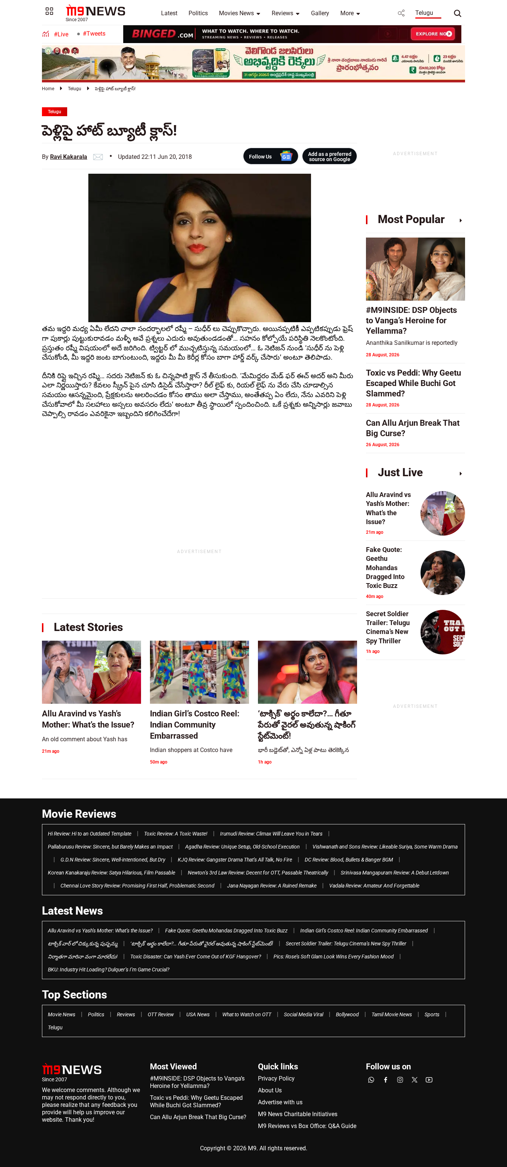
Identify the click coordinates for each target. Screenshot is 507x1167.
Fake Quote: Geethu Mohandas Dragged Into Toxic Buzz (226, 931)
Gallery (320, 13)
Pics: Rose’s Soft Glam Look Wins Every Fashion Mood (334, 957)
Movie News (61, 1014)
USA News (198, 1014)
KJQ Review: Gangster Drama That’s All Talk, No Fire (235, 860)
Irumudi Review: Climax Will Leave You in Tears (271, 834)
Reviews (282, 13)
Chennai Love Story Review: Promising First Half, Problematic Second (137, 886)
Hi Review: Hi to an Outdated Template (89, 834)
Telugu (424, 12)
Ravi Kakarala (68, 156)
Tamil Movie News (392, 1014)
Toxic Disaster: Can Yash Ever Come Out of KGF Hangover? (195, 957)
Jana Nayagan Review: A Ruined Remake (272, 886)
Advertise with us (280, 1102)
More (347, 13)
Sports (432, 1014)
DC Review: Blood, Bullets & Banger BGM (349, 860)
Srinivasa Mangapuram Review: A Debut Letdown (395, 873)
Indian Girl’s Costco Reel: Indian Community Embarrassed (364, 931)
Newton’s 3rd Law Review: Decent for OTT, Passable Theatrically (258, 873)
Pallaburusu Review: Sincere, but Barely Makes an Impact (110, 847)
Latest (169, 13)
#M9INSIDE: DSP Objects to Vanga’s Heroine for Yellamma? (197, 1082)
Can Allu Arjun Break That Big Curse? (198, 1117)
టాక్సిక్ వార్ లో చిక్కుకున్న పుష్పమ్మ (83, 944)
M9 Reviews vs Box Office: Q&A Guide (307, 1126)
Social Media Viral (303, 1014)
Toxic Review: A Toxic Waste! (175, 834)
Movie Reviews (79, 813)
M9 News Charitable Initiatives (297, 1114)
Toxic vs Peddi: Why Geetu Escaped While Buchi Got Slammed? (196, 1101)
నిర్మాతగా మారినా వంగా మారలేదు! (83, 957)
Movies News (236, 13)
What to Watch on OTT (246, 1014)
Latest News (72, 910)
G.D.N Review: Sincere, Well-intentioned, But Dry (112, 860)
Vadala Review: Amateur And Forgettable (374, 886)
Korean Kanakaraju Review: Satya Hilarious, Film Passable (111, 873)
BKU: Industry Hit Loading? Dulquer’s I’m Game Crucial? (108, 969)
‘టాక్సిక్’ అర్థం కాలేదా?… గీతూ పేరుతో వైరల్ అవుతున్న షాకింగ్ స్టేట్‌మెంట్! (201, 944)
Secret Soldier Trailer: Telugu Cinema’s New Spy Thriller (346, 944)
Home (48, 88)
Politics (198, 13)
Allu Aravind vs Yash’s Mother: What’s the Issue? (100, 931)
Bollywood (347, 1014)
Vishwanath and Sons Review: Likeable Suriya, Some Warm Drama (385, 847)
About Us (270, 1090)
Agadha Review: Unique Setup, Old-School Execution (242, 847)
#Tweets (94, 33)
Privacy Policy (276, 1078)
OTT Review (161, 1014)
